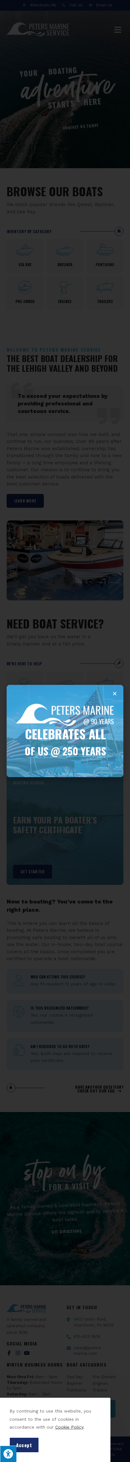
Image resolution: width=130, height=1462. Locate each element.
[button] (114, 693)
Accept (24, 1445)
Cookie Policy (69, 1427)
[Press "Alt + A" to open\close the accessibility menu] (8, 1454)
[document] (65, 731)
